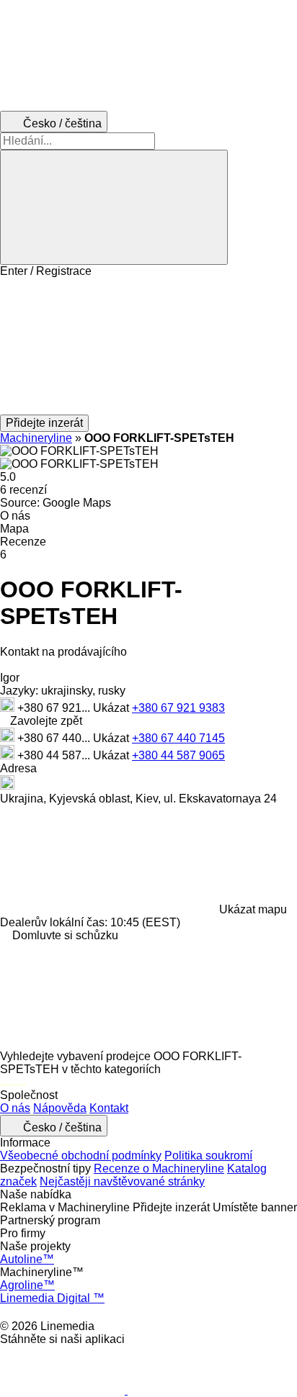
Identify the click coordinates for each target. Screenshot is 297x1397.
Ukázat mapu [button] (253, 909)
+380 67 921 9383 (178, 708)
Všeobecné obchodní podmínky (80, 1155)
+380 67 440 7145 (178, 738)
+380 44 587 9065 (178, 755)
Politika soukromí (208, 1155)
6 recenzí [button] (23, 490)
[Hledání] (114, 207)
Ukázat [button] (112, 708)
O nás (15, 1108)
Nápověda (60, 1108)
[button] (148, 346)
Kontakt (108, 1108)
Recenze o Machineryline (159, 1168)
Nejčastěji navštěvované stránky (122, 1181)
